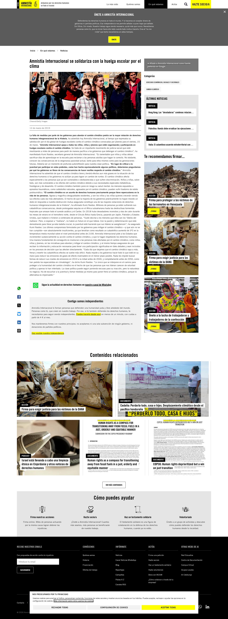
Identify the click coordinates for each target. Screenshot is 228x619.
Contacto (20, 603)
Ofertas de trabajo (90, 570)
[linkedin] (207, 606)
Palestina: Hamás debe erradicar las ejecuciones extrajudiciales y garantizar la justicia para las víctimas (172, 128)
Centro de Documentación (191, 560)
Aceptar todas (168, 607)
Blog (117, 565)
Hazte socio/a (201, 4)
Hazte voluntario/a (155, 570)
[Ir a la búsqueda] (186, 4)
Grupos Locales (187, 570)
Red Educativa (187, 555)
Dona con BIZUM (155, 575)
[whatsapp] (200, 606)
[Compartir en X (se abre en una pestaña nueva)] (19, 305)
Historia (86, 560)
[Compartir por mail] (19, 330)
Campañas (120, 575)
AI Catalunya (186, 575)
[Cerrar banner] (225, 12)
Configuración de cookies (114, 607)
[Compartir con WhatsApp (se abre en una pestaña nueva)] (19, 288)
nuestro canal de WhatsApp (98, 284)
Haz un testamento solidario (159, 565)
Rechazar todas (59, 607)
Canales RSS (121, 584)
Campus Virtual (187, 565)
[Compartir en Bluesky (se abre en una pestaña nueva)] (19, 314)
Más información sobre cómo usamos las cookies (73, 601)
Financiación (88, 565)
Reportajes (120, 570)
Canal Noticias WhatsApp (126, 560)
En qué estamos (47, 50)
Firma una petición (156, 555)
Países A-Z (120, 579)
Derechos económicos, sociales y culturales (162, 82)
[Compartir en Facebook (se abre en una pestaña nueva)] (19, 297)
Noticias (64, 50)
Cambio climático (152, 89)
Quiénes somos (89, 555)
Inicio (32, 50)
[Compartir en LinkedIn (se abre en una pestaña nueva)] (19, 322)
